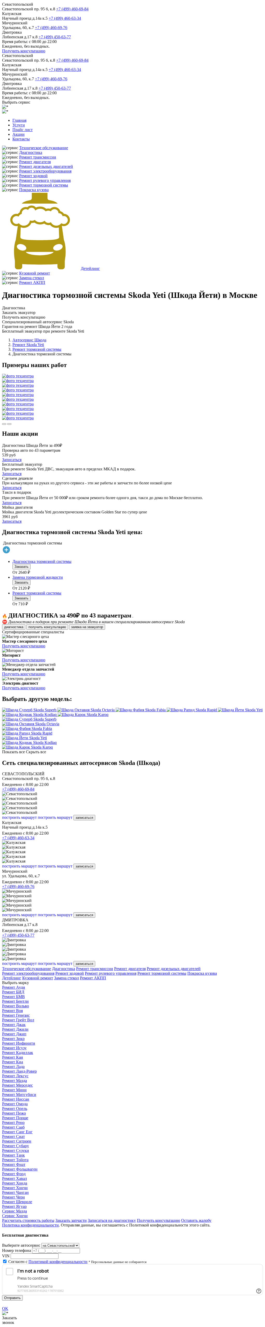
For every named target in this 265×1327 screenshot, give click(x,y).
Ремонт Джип (14, 1034)
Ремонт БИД (13, 992)
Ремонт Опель (14, 1108)
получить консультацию (47, 627)
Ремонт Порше (15, 1118)
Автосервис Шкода (29, 340)
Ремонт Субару (15, 1146)
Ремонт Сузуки (15, 1150)
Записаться (11, 459)
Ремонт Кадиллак (17, 1052)
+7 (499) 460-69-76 (51, 27)
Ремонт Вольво (15, 1006)
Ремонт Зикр (13, 1038)
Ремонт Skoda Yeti (28, 344)
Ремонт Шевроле (17, 1202)
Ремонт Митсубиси (19, 1094)
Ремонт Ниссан (15, 1099)
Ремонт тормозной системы (43, 185)
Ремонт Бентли (15, 1001)
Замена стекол (31, 278)
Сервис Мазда (14, 1211)
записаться (84, 818)
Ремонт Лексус (15, 1076)
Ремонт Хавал (14, 1178)
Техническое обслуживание (43, 148)
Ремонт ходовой (33, 176)
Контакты (21, 139)
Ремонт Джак (14, 1024)
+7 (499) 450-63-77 (55, 37)
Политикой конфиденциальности (57, 1261)
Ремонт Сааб (13, 1127)
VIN (6, 1256)
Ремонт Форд (14, 1174)
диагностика (13, 627)
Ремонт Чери (13, 1197)
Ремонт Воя (12, 1010)
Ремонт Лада (13, 1066)
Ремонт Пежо (14, 1113)
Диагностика (30, 152)
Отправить (12, 1298)
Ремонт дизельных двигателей (46, 166)
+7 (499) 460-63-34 (65, 18)
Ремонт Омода (15, 1104)
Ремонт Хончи (15, 1188)
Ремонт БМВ (13, 996)
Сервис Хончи (15, 1216)
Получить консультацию (23, 51)
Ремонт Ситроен (16, 1141)
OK (5, 1308)
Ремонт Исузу (14, 1048)
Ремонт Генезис (16, 1015)
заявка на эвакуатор (87, 627)
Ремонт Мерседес (17, 1085)
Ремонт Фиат (13, 1164)
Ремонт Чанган (15, 1192)
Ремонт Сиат (13, 1136)
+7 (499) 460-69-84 (72, 9)
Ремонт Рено (13, 1122)
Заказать (21, 567)
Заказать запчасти (71, 1220)
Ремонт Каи (12, 1057)
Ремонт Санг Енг (17, 1132)
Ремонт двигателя (35, 162)
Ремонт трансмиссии (37, 157)
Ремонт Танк (13, 1155)
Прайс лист (22, 129)
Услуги (18, 125)
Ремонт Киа (12, 1062)
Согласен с (47, 1261)
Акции (18, 134)
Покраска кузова (34, 190)
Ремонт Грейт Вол (18, 1020)
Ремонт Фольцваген (20, 1169)
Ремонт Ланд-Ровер (19, 1071)
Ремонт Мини (14, 1090)
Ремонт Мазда (14, 1080)
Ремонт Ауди (13, 987)
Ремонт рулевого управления (45, 180)
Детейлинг (90, 268)
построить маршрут (19, 817)
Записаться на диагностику (112, 1220)
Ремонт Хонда (14, 1183)
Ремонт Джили (15, 1029)
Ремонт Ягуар (14, 1206)
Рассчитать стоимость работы (28, 1220)
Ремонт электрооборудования (45, 171)
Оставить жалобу (196, 1220)
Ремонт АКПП (32, 282)
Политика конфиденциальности (30, 1225)
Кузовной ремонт (34, 273)
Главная (19, 120)
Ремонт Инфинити (18, 1043)
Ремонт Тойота (15, 1160)
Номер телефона (16, 1250)
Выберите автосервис (21, 1245)
